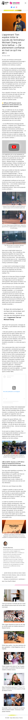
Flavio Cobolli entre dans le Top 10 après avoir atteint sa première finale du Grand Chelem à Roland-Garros (13, 668)
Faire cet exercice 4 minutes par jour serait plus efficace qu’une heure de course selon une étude (13, 605)
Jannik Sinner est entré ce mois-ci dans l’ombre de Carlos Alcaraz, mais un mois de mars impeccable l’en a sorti (14, 575)
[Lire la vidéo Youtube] (14, 147)
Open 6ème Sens (14, 717)
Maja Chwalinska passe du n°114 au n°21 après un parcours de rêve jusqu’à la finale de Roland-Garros (13, 688)
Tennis (21, 717)
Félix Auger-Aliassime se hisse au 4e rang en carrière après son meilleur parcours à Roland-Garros (13, 626)
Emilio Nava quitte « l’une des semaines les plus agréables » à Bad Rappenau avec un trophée (13, 647)
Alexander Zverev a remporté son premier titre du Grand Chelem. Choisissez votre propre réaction (13, 709)
